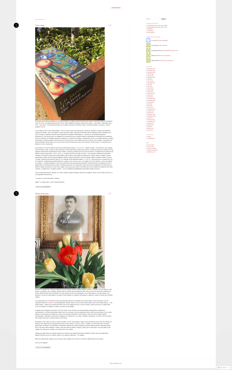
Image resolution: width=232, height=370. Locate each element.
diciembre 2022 (151, 82)
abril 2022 (149, 86)
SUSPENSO (150, 30)
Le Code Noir (87, 159)
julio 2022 (149, 84)
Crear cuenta (150, 145)
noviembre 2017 (151, 121)
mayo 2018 (150, 118)
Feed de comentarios (152, 150)
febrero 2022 (150, 90)
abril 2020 (149, 105)
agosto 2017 (150, 125)
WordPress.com (151, 152)
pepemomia (116, 7)
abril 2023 (149, 79)
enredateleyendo (155, 40)
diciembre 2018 (151, 114)
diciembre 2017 (151, 119)
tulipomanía (52, 302)
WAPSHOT (150, 29)
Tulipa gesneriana (42, 193)
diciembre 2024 (151, 70)
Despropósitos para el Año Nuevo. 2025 (157, 27)
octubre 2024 (150, 74)
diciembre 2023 (151, 77)
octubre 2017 (150, 123)
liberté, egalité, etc (58, 153)
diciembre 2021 (151, 93)
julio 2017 (149, 126)
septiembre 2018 (151, 116)
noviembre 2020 (151, 100)
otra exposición (80, 148)
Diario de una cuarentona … (167, 60)
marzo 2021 (150, 95)
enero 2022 (150, 91)
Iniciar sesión (150, 146)
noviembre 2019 (151, 109)
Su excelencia (150, 32)
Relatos (149, 136)
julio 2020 (149, 104)
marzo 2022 (150, 88)
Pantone (42, 127)
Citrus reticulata (163, 45)
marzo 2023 (150, 81)
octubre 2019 (150, 111)
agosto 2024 (150, 75)
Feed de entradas (151, 148)
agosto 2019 (150, 112)
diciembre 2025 (151, 68)
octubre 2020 (150, 102)
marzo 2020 (150, 107)
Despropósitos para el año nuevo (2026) (157, 25)
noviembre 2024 (151, 72)
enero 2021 (150, 96)
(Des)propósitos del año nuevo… (171, 50)
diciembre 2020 (151, 98)
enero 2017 (150, 130)
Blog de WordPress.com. (116, 363)
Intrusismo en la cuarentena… (164, 55)
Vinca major (39, 25)
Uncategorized (46, 186)
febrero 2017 (150, 128)
